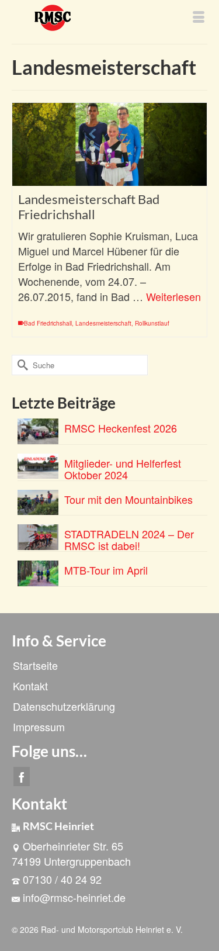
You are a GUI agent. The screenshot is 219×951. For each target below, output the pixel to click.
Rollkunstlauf (152, 323)
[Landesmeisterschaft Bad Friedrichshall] (109, 144)
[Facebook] (21, 776)
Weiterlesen (173, 296)
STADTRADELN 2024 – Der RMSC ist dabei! (129, 538)
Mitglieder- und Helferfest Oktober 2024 (122, 467)
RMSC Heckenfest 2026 (120, 427)
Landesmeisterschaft (103, 323)
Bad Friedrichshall (48, 323)
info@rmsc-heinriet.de (74, 897)
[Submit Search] (20, 365)
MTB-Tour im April (106, 569)
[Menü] (198, 17)
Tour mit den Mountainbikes (128, 498)
